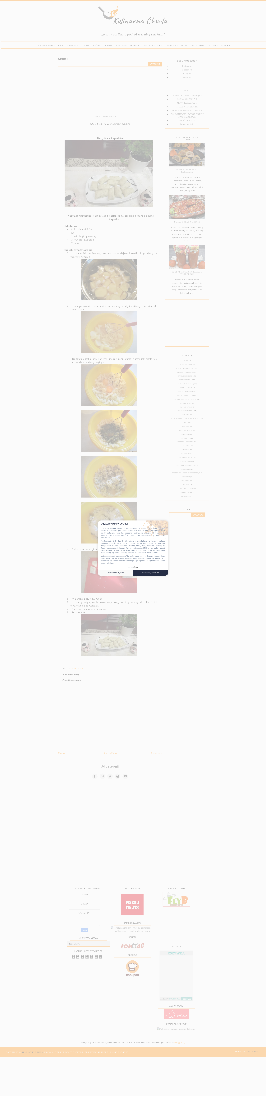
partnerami (111, 528)
